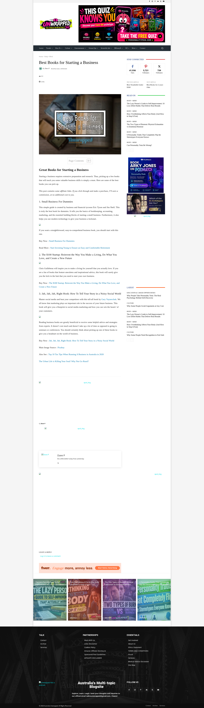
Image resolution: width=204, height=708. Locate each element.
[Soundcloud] (158, 1)
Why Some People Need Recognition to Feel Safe (145, 335)
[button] (162, 48)
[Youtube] (163, 1)
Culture (130, 303)
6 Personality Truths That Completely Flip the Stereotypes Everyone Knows (144, 136)
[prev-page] (128, 150)
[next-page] (132, 150)
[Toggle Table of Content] (87, 161)
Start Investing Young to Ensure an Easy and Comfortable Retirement (80, 248)
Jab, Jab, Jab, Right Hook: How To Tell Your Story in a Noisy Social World (81, 340)
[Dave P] (41, 68)
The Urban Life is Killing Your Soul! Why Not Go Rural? (64, 361)
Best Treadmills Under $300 (135, 86)
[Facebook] (149, 1)
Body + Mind (49, 57)
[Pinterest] (155, 1)
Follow (146, 65)
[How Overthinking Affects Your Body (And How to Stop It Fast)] (84, 600)
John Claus (38, 618)
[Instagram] (152, 1)
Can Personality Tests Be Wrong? (139, 145)
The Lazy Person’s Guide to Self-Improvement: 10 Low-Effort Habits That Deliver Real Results (145, 105)
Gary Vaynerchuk (108, 299)
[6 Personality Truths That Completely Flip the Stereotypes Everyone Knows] (154, 600)
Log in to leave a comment (50, 556)
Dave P (47, 68)
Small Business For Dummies (61, 241)
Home (41, 57)
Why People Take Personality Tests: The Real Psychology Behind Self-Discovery (144, 297)
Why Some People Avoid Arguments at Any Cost (145, 306)
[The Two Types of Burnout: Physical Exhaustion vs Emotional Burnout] (119, 600)
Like (132, 65)
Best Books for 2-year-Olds (155, 86)
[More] (95, 88)
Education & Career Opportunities (141, 293)
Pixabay (61, 347)
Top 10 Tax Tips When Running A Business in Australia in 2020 (76, 354)
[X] (160, 1)
